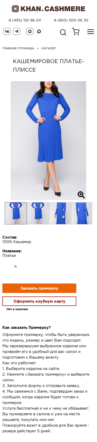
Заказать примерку (39, 288)
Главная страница (18, 48)
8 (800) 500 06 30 (71, 20)
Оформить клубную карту (39, 301)
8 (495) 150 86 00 (25, 20)
